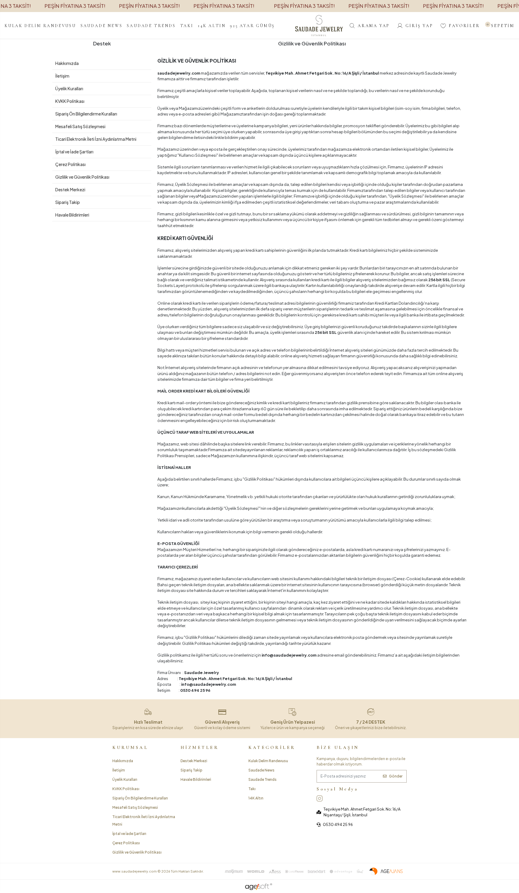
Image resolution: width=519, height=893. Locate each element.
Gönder (395, 776)
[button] (40, 25)
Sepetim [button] (500, 25)
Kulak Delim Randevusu (268, 761)
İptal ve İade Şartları (74, 151)
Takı (252, 789)
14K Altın (255, 798)
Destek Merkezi (70, 189)
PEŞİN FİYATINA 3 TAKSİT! (74, 5)
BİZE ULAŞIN (338, 747)
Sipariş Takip (67, 202)
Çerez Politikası (70, 164)
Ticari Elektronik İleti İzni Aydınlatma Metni (95, 139)
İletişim (62, 76)
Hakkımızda (67, 63)
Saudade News (261, 770)
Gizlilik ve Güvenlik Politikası (82, 177)
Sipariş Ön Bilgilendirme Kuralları (86, 113)
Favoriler (464, 25)
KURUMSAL (130, 747)
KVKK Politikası (69, 101)
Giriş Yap (419, 25)
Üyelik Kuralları (69, 88)
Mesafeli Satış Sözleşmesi (80, 126)
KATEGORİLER (272, 747)
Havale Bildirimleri (72, 214)
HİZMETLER (200, 747)
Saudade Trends (262, 779)
